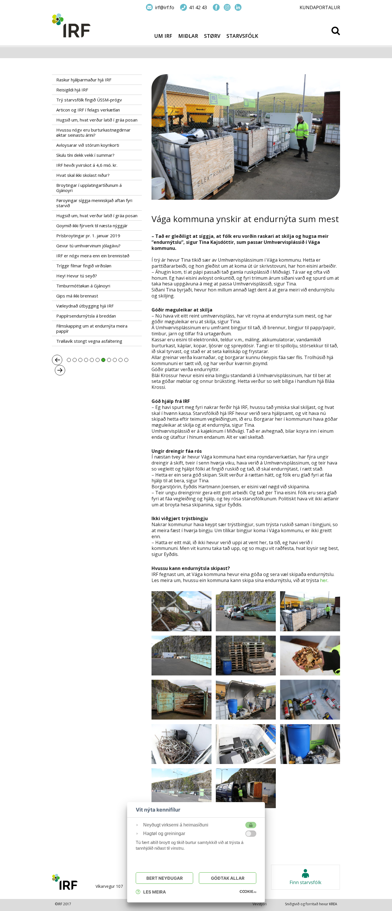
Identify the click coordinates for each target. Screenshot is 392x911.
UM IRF (163, 36)
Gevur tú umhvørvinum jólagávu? (88, 245)
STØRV (212, 36)
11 (126, 360)
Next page (60, 370)
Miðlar (188, 36)
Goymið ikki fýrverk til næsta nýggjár (92, 225)
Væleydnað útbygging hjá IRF (85, 306)
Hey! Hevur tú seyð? (76, 276)
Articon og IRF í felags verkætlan (88, 110)
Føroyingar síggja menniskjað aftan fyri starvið (94, 202)
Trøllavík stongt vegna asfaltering (89, 341)
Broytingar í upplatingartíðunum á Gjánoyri (89, 187)
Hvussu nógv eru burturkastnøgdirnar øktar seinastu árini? (93, 132)
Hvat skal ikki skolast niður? (83, 175)
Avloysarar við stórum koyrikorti (87, 145)
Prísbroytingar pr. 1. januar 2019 (88, 235)
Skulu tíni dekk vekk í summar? (85, 155)
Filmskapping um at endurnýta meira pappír (91, 328)
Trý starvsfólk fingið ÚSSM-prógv (89, 100)
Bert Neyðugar (164, 878)
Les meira (154, 892)
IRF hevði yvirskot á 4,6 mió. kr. (86, 165)
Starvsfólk (242, 36)
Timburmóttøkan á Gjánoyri (83, 286)
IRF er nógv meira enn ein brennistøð (92, 255)
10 (121, 360)
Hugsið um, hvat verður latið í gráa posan (96, 120)
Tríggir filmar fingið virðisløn (83, 266)
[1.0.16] (248, 891)
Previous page (57, 360)
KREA (333, 904)
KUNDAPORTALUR (320, 7)
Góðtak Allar (227, 878)
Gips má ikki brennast (77, 296)
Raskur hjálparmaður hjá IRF (83, 80)
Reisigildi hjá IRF (72, 90)
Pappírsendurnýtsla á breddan (86, 316)
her (323, 580)
